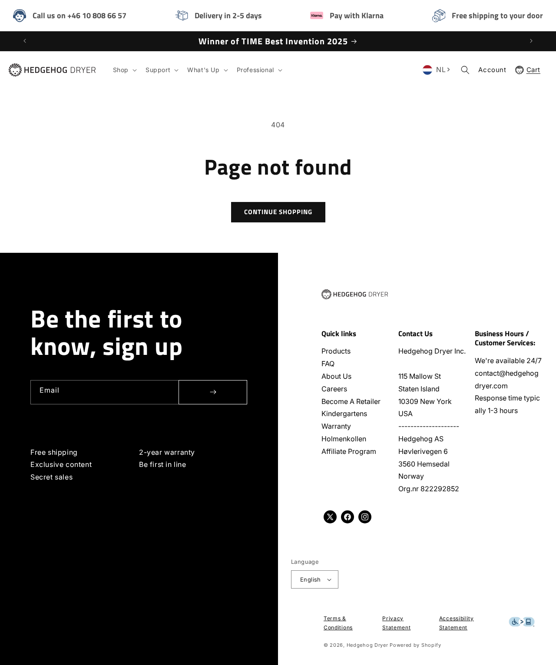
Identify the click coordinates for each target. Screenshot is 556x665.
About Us (336, 376)
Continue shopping (278, 212)
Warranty (336, 426)
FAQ (327, 363)
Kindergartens (344, 413)
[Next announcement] (531, 41)
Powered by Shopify (415, 645)
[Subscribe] (213, 392)
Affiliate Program (348, 451)
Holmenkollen (343, 438)
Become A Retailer (351, 401)
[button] (124, 70)
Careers (334, 388)
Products (336, 351)
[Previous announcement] (24, 41)
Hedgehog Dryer (367, 645)
